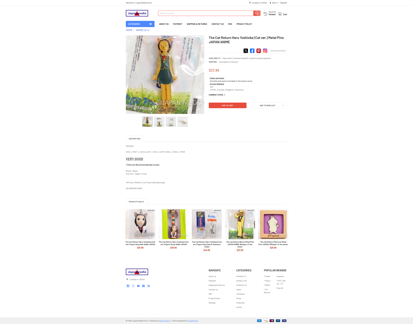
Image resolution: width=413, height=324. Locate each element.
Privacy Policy (244, 24)
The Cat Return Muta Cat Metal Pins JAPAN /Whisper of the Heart (273, 243)
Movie (238, 298)
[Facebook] (143, 286)
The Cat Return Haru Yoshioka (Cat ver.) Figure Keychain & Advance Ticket (207, 244)
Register (283, 3)
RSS (230, 24)
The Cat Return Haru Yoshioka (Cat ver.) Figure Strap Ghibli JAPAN (173, 243)
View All (280, 288)
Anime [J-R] (241, 280)
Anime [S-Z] (241, 285)
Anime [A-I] (241, 276)
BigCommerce (164, 320)
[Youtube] (138, 286)
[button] (267, 105)
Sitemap (212, 303)
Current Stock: (217, 95)
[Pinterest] (148, 286)
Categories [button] (134, 24)
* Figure (267, 280)
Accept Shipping (217, 84)
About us (164, 24)
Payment (177, 24)
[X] (133, 286)
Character (240, 303)
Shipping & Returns (197, 24)
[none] (165, 74)
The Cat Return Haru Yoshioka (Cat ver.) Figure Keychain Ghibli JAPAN (140, 243)
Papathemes (193, 320)
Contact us (218, 24)
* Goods (267, 276)
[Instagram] (128, 286)
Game (238, 289)
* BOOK (267, 285)
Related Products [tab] (136, 201)
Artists (239, 307)
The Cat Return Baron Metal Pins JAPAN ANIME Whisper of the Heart (240, 244)
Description (134, 138)
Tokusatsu (240, 294)
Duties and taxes (217, 78)
